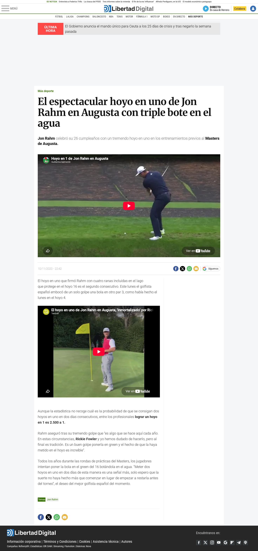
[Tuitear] (182, 268)
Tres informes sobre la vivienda (116, 2)
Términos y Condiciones (60, 541)
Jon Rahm (52, 499)
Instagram (212, 542)
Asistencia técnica (106, 541)
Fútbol (59, 16)
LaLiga (70, 16)
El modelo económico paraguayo (197, 2)
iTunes (245, 542)
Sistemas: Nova (83, 546)
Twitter (205, 542)
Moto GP (155, 16)
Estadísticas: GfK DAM (41, 546)
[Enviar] (189, 268)
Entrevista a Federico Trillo (70, 2)
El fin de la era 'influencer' (143, 2)
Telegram (238, 542)
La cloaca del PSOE (92, 2)
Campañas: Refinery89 (18, 546)
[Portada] (128, 8)
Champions (83, 16)
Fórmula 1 (142, 16)
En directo (179, 16)
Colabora (239, 8)
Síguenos (213, 268)
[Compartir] (175, 268)
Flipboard (232, 542)
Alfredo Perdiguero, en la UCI (168, 2)
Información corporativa (24, 541)
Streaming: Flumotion (64, 546)
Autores (126, 541)
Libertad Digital (101, 532)
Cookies (84, 541)
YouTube (218, 542)
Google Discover (225, 542)
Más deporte (195, 16)
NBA (111, 16)
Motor (129, 16)
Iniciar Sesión (253, 9)
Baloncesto (99, 16)
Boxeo (166, 16)
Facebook (198, 542)
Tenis (120, 16)
